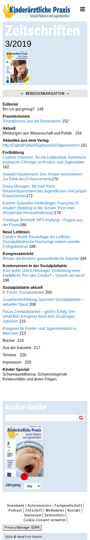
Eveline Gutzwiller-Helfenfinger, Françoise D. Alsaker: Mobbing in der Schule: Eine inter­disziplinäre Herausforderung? (41, 208)
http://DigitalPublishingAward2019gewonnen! (41, 145)
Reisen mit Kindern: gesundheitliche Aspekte (41, 258)
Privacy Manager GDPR (22, 527)
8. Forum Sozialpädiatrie (24, 292)
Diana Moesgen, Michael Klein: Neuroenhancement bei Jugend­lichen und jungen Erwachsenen (45, 191)
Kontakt (74, 510)
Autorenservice (40, 505)
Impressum (33, 515)
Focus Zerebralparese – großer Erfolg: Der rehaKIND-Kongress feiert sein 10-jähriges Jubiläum (39, 316)
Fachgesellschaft (68, 505)
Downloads (15, 505)
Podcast (15, 510)
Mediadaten (55, 510)
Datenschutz (55, 515)
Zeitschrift (33, 510)
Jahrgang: (13, 485)
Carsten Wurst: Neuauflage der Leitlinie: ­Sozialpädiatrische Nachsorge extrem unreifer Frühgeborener (41, 242)
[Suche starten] (81, 418)
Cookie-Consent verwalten (45, 520)
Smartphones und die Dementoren (32, 121)
